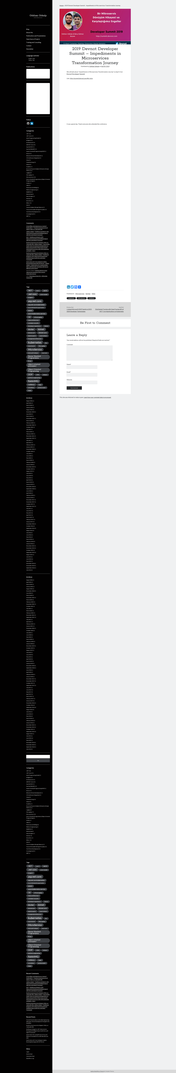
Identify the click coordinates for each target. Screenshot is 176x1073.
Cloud (27, 160)
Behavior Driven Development (33, 155)
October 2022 (29, 427)
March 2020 (29, 460)
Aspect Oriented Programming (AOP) (35, 151)
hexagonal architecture (34, 339)
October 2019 (29, 469)
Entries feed (29, 1054)
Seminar (28, 198)
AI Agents (28, 140)
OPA (37, 374)
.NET (27, 133)
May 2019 (28, 477)
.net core (32, 294)
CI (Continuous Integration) (33, 158)
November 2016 (30, 524)
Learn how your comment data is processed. (97, 397)
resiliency (31, 385)
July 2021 (28, 440)
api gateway (71, 298)
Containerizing (30, 162)
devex (46, 326)
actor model (43, 294)
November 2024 (30, 412)
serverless (31, 387)
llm (46, 343)
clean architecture (33, 320)
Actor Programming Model (32, 138)
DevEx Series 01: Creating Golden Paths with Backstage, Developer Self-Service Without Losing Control (37, 266)
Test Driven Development (32, 211)
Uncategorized (30, 214)
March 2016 (29, 539)
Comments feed (30, 1056)
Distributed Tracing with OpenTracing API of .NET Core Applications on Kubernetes (109, 310)
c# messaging (38, 317)
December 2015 (30, 546)
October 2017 (29, 504)
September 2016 (30, 528)
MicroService (35, 349)
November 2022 (30, 425)
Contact (28, 45)
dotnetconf (31, 333)
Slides (27, 203)
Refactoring (29, 194)
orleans (45, 374)
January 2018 (29, 497)
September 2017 (30, 506)
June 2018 (28, 491)
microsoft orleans (33, 353)
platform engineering (34, 378)
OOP (30, 374)
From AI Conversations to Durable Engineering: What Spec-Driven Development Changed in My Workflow (37, 1021)
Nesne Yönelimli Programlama (34, 357)
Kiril (27, 237)
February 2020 (30, 462)
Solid (29, 390)
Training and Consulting (33, 42)
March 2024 (29, 416)
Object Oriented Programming (34, 370)
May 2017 (28, 513)
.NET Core (28, 136)
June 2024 (28, 414)
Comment (70, 344)
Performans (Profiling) (31, 187)
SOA (27, 205)
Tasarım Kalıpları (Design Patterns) (34, 207)
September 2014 (30, 567)
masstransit (31, 346)
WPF (27, 216)
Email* (69, 372)
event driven (43, 336)
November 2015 (30, 548)
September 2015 (30, 552)
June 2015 (28, 559)
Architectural (29, 142)
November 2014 (30, 565)
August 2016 (29, 530)
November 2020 (30, 449)
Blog (27, 29)
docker (31, 329)
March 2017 (29, 517)
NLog (29, 361)
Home (61, 5)
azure (30, 310)
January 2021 (29, 447)
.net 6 (45, 291)
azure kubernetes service (36, 314)
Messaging (29, 175)
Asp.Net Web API (30, 149)
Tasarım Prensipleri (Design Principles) (35, 209)
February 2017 (30, 519)
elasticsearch (32, 336)
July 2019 (28, 473)
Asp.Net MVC (29, 147)
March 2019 (29, 482)
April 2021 (28, 442)
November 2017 (30, 502)
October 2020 (29, 451)
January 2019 (29, 484)
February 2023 (30, 423)
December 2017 (30, 499)
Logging (28, 172)
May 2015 (28, 561)
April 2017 (28, 515)
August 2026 (29, 401)
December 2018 (30, 486)
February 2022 (30, 434)
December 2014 (30, 563)
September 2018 (30, 488)
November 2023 (30, 418)
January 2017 (29, 521)
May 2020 (28, 458)
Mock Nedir (44, 353)
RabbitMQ (28, 192)
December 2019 (30, 466)
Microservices (29, 177)
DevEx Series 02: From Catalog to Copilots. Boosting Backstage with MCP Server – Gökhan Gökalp (37, 263)
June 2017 (28, 510)
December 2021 (30, 436)
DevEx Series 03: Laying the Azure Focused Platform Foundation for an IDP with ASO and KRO (37, 1036)
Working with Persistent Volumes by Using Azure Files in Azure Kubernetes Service (36, 272)
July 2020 (28, 453)
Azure (27, 153)
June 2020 (28, 455)
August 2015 (29, 554)
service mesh (41, 387)
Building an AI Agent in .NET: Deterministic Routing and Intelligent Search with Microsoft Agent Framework (37, 233)
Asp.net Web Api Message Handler (36, 307)
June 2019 (28, 475)
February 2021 (30, 444)
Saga (39, 384)
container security (33, 323)
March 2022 (29, 431)
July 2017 (28, 508)
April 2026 (28, 403)
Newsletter (29, 49)
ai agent (30, 297)
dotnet (28, 164)
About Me (29, 32)
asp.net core (35, 301)
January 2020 (29, 464)
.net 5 (37, 290)
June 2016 (28, 535)
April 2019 (28, 480)
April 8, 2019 (105, 66)
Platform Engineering (31, 189)
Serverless (29, 200)
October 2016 (29, 526)
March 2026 (29, 405)
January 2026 (29, 407)
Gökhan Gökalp (38, 15)
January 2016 (29, 543)
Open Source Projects (33, 39)
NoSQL (28, 183)
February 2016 (30, 541)
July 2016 (28, 532)
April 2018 (28, 493)
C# (29, 317)
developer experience (34, 326)
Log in (27, 1052)
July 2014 (28, 570)
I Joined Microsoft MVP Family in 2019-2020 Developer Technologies (79, 310)
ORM (27, 185)
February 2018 (30, 495)
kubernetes (34, 342)
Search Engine (29, 196)
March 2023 (29, 420)
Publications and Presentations (36, 36)
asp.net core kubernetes (36, 305)
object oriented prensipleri (34, 365)
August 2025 (29, 409)
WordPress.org (30, 1058)
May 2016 (28, 537)
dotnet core (43, 333)
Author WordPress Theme (97, 1071)
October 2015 (29, 550)
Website (69, 380)
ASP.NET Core (29, 144)
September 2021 (30, 438)
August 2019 (29, 471)
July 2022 (28, 429)
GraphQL (28, 166)
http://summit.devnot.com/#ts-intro (81, 78)
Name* (69, 364)
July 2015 (28, 557)
